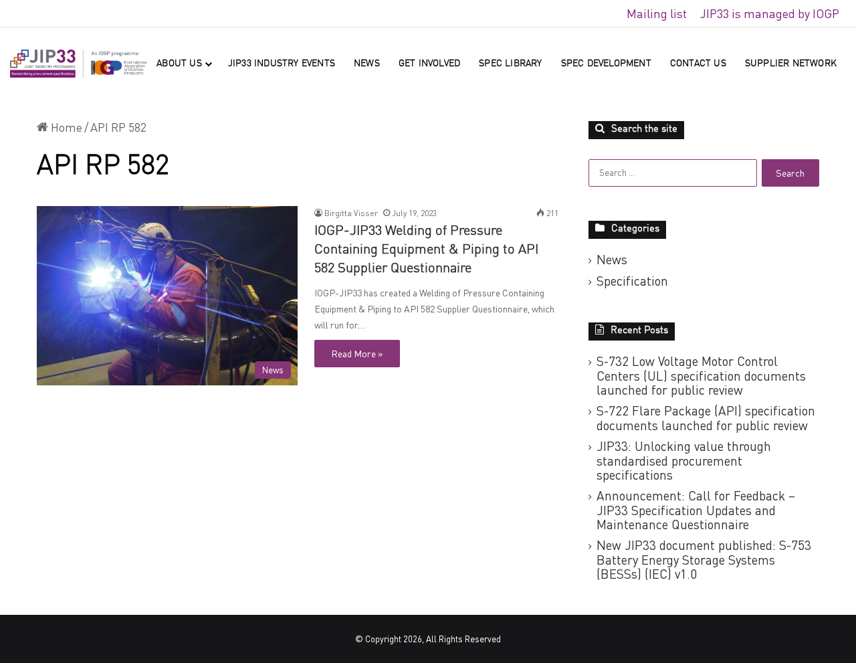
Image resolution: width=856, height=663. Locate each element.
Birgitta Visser (351, 213)
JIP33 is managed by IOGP (769, 13)
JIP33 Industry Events (281, 63)
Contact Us (698, 63)
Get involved (429, 63)
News (367, 63)
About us (179, 63)
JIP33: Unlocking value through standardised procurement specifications (684, 460)
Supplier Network (791, 63)
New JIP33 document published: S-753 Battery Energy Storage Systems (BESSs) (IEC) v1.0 (704, 559)
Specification (632, 281)
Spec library (510, 63)
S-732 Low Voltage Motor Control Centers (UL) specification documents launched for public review (701, 375)
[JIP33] (78, 64)
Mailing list (657, 13)
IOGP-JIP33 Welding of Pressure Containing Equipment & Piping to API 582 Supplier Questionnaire (426, 250)
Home (65, 127)
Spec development (606, 63)
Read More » (357, 353)
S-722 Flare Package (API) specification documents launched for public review (706, 418)
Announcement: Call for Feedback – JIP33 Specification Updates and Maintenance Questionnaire (696, 510)
